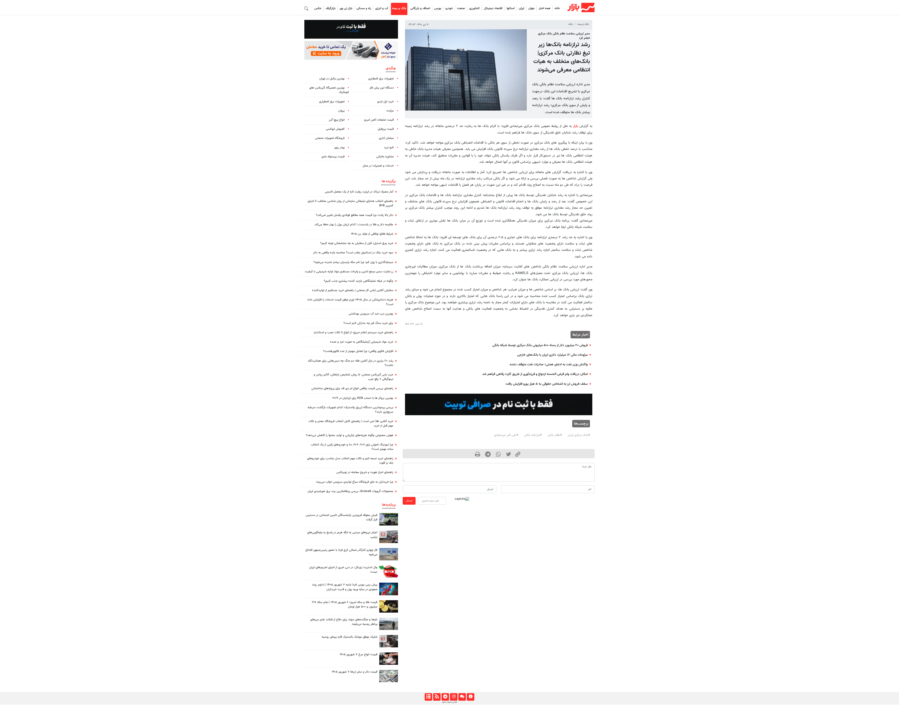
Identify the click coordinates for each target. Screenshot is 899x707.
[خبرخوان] (437, 697)
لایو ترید (389, 147)
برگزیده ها (389, 181)
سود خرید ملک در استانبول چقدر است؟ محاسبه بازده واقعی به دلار (353, 252)
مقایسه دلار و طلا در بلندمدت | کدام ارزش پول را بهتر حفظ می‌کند (353, 224)
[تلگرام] (445, 697)
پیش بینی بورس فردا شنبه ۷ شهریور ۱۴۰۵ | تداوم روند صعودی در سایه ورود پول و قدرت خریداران (344, 587)
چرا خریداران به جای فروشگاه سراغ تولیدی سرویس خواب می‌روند (354, 482)
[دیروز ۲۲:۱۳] (388, 554)
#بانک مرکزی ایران (579, 435)
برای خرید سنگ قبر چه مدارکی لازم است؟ (368, 323)
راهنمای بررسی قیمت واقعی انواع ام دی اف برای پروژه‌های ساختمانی (352, 388)
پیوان (341, 110)
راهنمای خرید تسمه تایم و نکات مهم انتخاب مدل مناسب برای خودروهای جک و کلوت (350, 460)
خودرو (449, 8)
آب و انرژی (381, 8)
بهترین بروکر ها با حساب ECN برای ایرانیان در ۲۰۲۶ (362, 398)
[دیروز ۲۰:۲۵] (388, 624)
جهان (531, 8)
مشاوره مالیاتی (385, 156)
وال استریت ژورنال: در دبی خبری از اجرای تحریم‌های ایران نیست (343, 569)
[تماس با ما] (462, 697)
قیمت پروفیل (386, 129)
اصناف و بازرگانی (420, 8)
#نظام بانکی (555, 435)
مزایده (390, 110)
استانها (511, 8)
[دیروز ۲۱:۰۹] (388, 606)
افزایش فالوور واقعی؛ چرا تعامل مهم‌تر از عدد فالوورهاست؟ (358, 351)
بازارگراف (330, 8)
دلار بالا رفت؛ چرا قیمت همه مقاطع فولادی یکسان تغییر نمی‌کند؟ (354, 215)
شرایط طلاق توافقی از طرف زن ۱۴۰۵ (372, 234)
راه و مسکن (364, 8)
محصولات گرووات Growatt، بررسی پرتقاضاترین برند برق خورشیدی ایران (350, 491)
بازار (575, 126)
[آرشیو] (428, 697)
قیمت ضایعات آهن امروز (379, 120)
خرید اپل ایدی (385, 101)
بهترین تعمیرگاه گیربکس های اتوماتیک (329, 90)
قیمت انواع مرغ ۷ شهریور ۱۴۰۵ (358, 654)
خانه (557, 8)
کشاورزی (474, 8)
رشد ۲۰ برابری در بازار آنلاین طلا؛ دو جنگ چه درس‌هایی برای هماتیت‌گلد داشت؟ (350, 363)
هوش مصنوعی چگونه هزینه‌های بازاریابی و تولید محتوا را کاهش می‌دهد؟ (349, 435)
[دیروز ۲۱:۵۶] (388, 589)
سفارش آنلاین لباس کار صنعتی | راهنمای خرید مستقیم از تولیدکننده (352, 290)
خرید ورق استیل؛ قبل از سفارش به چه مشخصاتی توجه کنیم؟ (356, 243)
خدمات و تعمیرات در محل (378, 165)
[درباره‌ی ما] (470, 697)
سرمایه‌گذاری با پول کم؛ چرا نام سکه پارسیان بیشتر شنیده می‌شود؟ (353, 262)
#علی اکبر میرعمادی (506, 435)
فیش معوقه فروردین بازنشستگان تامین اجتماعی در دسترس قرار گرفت (341, 517)
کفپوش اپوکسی (335, 129)
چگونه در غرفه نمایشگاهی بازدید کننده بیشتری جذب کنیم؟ (358, 281)
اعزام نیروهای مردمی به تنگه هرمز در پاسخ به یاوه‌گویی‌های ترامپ (342, 534)
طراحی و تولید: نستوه (449, 702)
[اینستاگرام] (454, 697)
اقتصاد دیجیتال (493, 8)
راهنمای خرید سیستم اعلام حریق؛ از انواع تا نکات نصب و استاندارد (353, 332)
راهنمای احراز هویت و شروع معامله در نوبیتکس (364, 472)
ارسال (409, 500)
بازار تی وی (346, 8)
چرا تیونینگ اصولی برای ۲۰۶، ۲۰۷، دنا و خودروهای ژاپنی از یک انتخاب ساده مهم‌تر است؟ (352, 447)
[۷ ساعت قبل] (388, 658)
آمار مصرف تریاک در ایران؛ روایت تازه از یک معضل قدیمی (359, 191)
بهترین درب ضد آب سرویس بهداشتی (371, 313)
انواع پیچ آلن (337, 120)
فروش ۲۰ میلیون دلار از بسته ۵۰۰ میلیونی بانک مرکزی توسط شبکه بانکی (540, 345)
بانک (570, 24)
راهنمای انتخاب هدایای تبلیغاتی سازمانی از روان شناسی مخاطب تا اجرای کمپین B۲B (350, 203)
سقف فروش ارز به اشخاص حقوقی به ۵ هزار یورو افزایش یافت (546, 384)
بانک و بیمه (399, 8)
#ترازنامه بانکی (533, 435)
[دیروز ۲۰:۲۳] (388, 641)
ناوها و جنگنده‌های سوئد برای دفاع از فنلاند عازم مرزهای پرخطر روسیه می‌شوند (343, 621)
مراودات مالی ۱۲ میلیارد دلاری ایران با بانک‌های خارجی (552, 355)
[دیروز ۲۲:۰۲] (388, 571)
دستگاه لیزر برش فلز (381, 87)
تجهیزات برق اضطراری (381, 78)
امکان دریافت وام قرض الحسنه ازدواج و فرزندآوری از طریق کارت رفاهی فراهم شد (535, 374)
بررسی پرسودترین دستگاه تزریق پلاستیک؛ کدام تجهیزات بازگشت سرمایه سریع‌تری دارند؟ (350, 409)
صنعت (461, 8)
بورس (437, 8)
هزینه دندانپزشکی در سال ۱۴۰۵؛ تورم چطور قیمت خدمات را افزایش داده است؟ (350, 302)
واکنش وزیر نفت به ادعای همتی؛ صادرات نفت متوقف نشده (549, 364)
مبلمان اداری (386, 138)
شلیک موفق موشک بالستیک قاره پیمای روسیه (349, 637)
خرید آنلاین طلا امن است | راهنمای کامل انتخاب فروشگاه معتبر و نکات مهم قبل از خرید (351, 423)
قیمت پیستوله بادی (333, 156)
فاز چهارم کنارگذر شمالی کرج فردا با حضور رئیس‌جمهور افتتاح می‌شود (341, 552)
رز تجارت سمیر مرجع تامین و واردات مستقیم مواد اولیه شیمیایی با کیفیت (349, 271)
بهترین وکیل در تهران (332, 78)
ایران (521, 8)
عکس (317, 8)
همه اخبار (544, 8)
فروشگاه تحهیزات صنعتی (330, 138)
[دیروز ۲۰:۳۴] (388, 536)
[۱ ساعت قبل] (388, 519)
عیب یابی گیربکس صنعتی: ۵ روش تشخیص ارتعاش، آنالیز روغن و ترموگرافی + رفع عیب (353, 376)
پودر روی (339, 147)
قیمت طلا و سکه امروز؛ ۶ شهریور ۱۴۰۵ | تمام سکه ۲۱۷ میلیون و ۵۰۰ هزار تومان (344, 604)
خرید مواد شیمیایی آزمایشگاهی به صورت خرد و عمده (361, 342)
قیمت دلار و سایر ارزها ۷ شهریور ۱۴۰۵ (354, 672)
